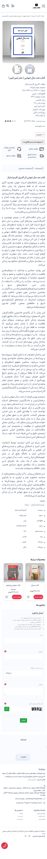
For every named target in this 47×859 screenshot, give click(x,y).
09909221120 (38, 799)
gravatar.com (35, 627)
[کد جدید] (6, 709)
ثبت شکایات (41, 816)
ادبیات (33, 16)
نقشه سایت (42, 819)
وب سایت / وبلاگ (36, 668)
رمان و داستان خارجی (15, 16)
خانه (42, 16)
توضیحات (38, 168)
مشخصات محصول (25, 168)
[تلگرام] (29, 836)
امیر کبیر (39, 121)
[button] (5, 582)
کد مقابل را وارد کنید (36, 703)
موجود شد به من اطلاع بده (32, 142)
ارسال (23, 720)
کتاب (38, 16)
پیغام (41, 684)
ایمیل (41, 651)
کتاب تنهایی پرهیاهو (13, 585)
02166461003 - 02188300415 (24, 799)
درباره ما (20, 816)
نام (42, 635)
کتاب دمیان (35, 585)
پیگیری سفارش (41, 813)
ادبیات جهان (26, 16)
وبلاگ (21, 813)
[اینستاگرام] (25, 836)
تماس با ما (20, 819)
